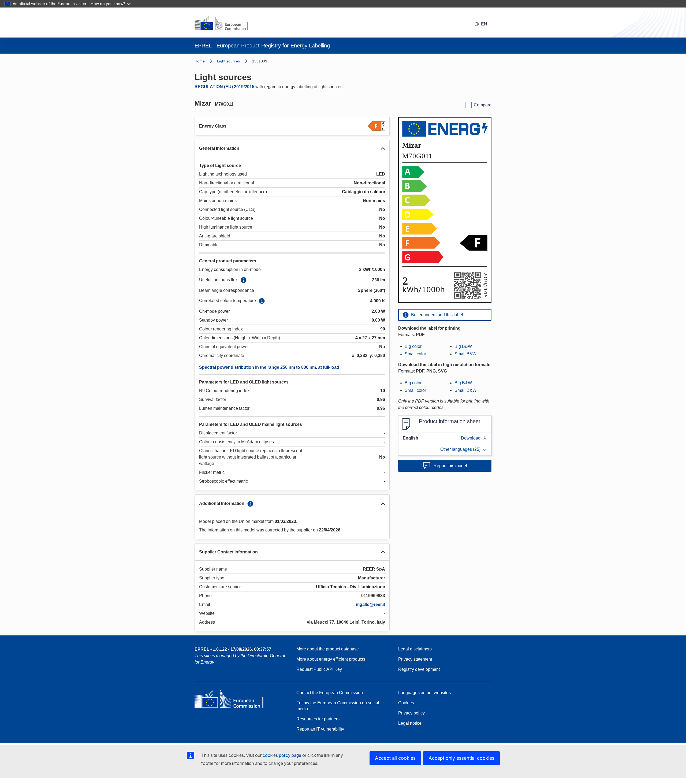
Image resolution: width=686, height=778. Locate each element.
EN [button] (484, 24)
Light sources (228, 61)
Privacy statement (415, 659)
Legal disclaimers (415, 649)
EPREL (233, 649)
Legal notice (410, 723)
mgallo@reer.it (370, 604)
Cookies (406, 703)
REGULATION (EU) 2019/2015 (224, 86)
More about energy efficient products (330, 659)
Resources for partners (318, 719)
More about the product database (327, 649)
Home (200, 61)
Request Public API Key (319, 669)
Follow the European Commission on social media (337, 706)
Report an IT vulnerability (320, 729)
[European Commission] (225, 23)
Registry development (419, 669)
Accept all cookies (395, 758)
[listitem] (234, 61)
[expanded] (383, 148)
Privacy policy (411, 713)
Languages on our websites (424, 692)
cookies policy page (282, 755)
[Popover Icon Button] (243, 280)
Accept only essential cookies (461, 758)
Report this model (450, 465)
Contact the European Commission (329, 692)
